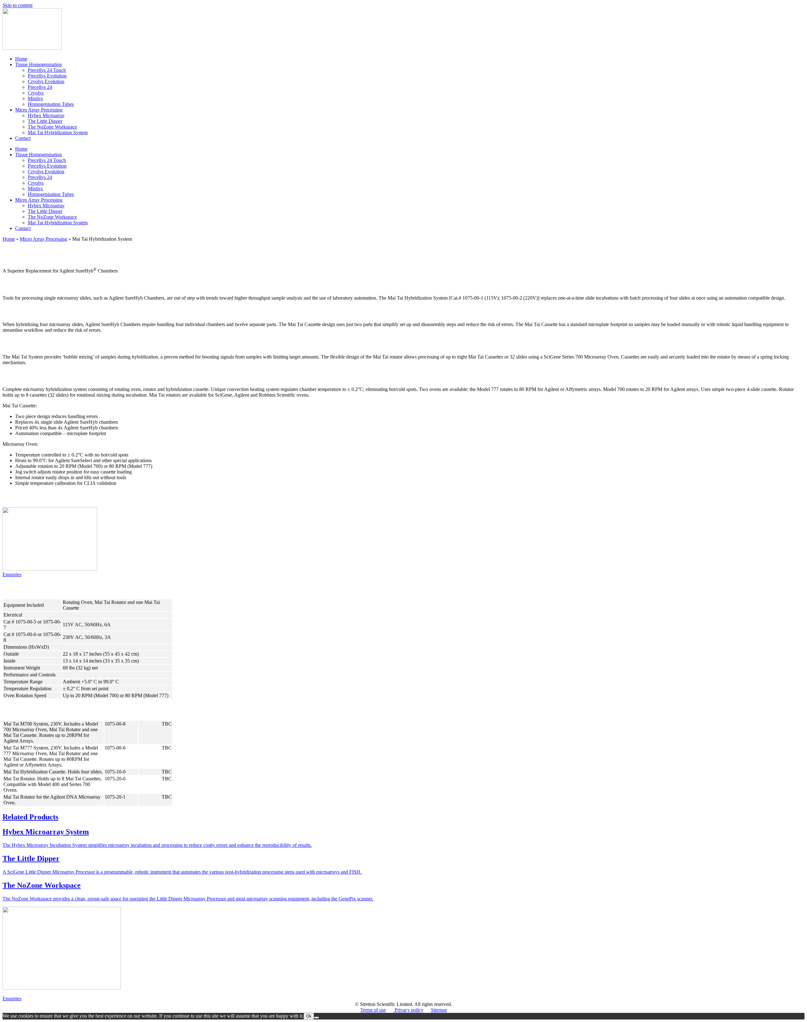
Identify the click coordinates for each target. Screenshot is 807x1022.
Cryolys (36, 92)
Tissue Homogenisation (38, 64)
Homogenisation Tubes (51, 104)
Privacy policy (408, 1010)
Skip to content (17, 5)
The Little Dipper (45, 121)
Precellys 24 (40, 87)
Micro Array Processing (38, 109)
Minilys (35, 98)
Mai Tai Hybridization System (58, 132)
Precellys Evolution (47, 75)
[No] (316, 1018)
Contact (23, 138)
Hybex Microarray (46, 115)
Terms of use (373, 1010)
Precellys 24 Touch (47, 70)
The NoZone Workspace (52, 126)
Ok (308, 1016)
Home (21, 58)
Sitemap (439, 1010)
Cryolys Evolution (46, 81)
